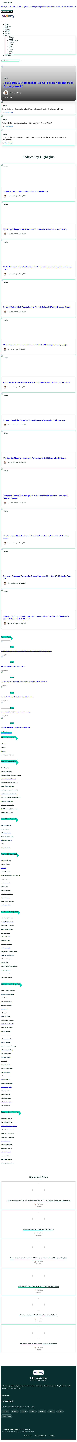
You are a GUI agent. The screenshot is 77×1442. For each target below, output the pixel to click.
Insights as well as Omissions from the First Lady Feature (25, 191)
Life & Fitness (13, 41)
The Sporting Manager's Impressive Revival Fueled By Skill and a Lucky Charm (34, 458)
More (6, 35)
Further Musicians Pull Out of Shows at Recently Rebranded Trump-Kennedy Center (36, 307)
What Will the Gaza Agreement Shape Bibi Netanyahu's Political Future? (27, 123)
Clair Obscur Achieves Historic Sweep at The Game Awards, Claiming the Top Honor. (36, 382)
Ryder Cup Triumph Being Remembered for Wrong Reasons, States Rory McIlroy (35, 229)
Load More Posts (6, 733)
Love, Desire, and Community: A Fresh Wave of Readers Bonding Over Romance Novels (32, 109)
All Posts (8, 26)
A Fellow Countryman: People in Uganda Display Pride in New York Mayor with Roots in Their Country (26, 651)
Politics (11, 48)
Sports (11, 50)
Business (7, 28)
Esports (7, 30)
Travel (11, 53)
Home (7, 24)
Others (11, 46)
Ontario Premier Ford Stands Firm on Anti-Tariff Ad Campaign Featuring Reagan (35, 345)
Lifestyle (11, 42)
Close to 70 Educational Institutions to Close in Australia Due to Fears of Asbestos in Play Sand (24, 681)
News (11, 44)
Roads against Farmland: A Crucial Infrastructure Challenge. (16, 712)
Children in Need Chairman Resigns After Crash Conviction (15, 727)
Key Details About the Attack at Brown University (13, 666)
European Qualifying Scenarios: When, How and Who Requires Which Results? (34, 420)
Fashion (7, 31)
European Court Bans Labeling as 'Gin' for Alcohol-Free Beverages (17, 696)
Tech (10, 51)
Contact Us (8, 55)
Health (11, 39)
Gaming (11, 37)
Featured (7, 33)
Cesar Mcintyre (17, 93)
